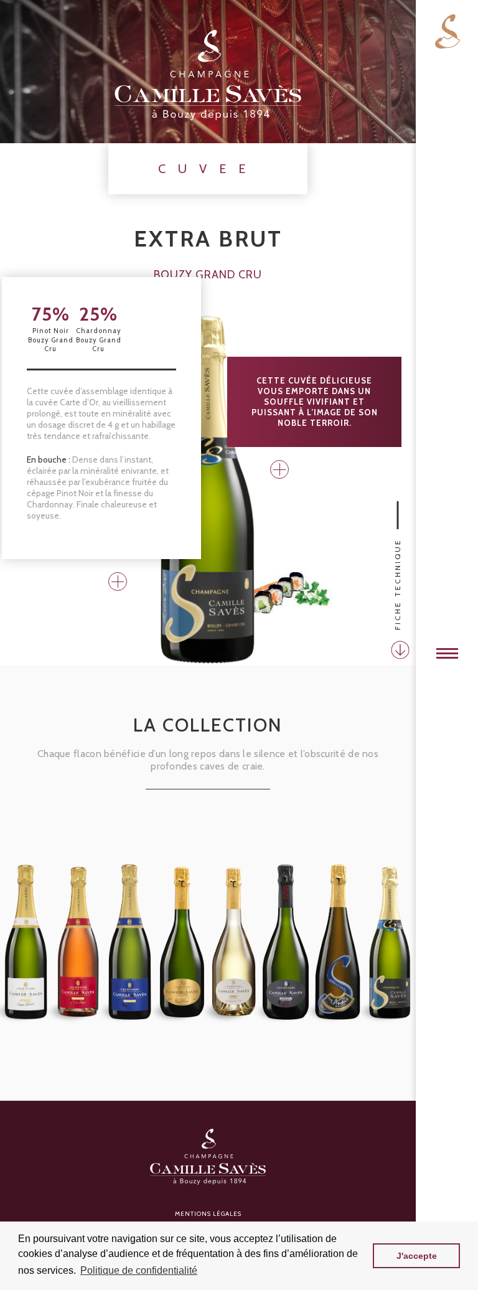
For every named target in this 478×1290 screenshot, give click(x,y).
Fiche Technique (397, 584)
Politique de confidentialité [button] (138, 1270)
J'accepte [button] (416, 1256)
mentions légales (208, 1214)
